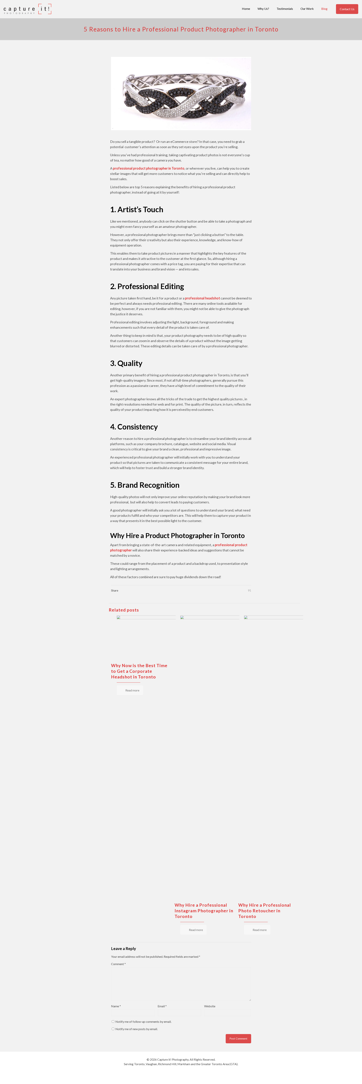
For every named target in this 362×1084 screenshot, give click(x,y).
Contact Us (347, 9)
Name (116, 1006)
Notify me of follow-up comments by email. (143, 1021)
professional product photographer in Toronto (148, 168)
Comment (118, 964)
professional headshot (203, 298)
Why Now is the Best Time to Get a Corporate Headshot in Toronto (139, 671)
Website (209, 1006)
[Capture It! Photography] (27, 8)
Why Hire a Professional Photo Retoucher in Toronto (264, 910)
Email (162, 1006)
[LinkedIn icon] (183, 1070)
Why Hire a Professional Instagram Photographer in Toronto (204, 910)
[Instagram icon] (187, 1070)
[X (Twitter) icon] (179, 1070)
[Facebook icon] (175, 1070)
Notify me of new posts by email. (136, 1029)
